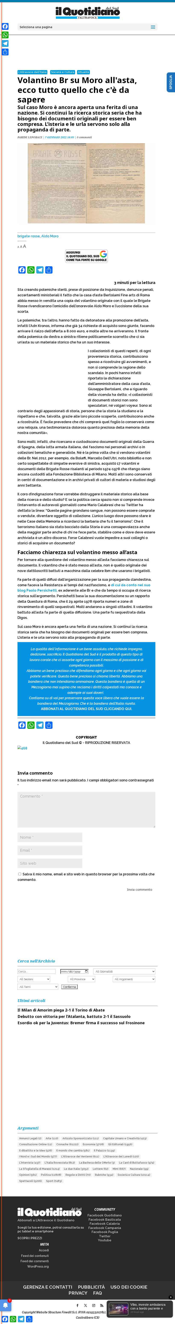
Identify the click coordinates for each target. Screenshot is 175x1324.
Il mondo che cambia (73, 1150)
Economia (93, 1144)
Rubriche (104, 1174)
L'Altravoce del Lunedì (121, 1156)
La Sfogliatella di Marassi (39, 1168)
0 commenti (84, 137)
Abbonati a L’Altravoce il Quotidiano (46, 1220)
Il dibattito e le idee (35, 1150)
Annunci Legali (30, 1138)
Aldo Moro (49, 236)
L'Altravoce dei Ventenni (80, 1156)
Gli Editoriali (120, 1144)
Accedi (44, 1250)
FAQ (97, 1293)
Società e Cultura (62, 72)
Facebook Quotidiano (105, 1215)
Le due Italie (76, 1168)
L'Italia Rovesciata (60, 1162)
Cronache (67, 1144)
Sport (54, 1181)
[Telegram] (5, 43)
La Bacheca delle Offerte (97, 1162)
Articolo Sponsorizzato (81, 1138)
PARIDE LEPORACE (30, 137)
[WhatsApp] (5, 35)
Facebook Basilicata (105, 1220)
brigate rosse (29, 236)
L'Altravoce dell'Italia (32, 72)
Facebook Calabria (105, 1224)
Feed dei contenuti (35, 1256)
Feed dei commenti (34, 1261)
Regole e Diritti (78, 1174)
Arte (52, 1138)
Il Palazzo (104, 1150)
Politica (51, 1174)
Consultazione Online (35, 1144)
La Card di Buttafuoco (136, 1162)
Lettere (100, 1168)
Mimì (119, 1168)
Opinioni (28, 1174)
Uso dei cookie (129, 1287)
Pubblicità (91, 1287)
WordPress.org (38, 1266)
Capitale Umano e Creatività (125, 1138)
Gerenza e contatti (47, 1287)
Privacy (78, 1293)
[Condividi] (5, 52)
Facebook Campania (104, 1228)
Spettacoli (30, 1181)
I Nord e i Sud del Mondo (38, 1156)
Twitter (105, 1236)
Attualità (83, 72)
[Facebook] (5, 26)
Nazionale (139, 1168)
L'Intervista (29, 1162)
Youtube (104, 1240)
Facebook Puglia (105, 1232)
